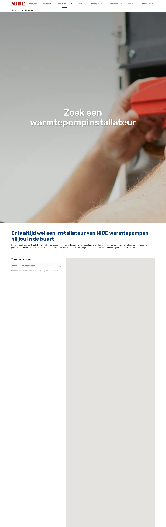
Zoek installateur (66, 4)
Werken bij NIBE (115, 4)
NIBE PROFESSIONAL (145, 4)
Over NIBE (81, 4)
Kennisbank (48, 4)
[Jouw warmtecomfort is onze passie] (18, 4)
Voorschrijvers (98, 4)
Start (14, 10)
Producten (33, 4)
